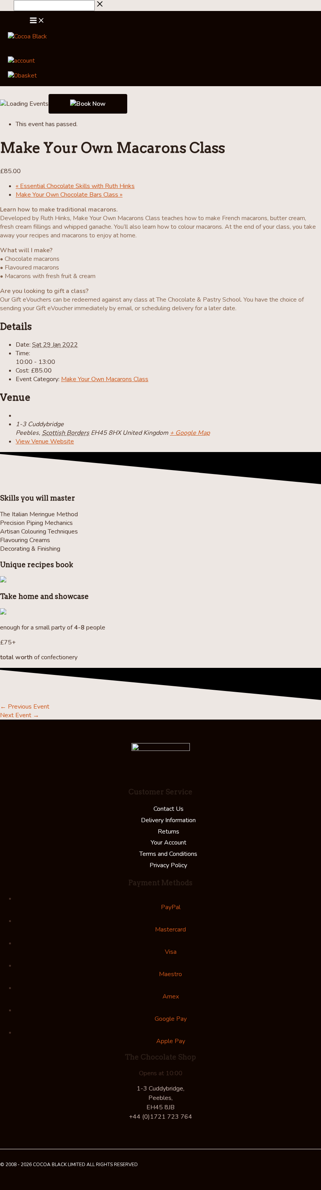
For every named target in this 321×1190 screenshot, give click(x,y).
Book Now (91, 103)
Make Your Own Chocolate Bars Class (69, 194)
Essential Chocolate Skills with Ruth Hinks (75, 186)
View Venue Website (45, 441)
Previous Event (24, 706)
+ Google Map (190, 433)
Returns (168, 831)
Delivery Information (168, 820)
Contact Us (168, 809)
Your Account (168, 842)
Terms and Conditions (168, 854)
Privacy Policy (168, 865)
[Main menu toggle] (37, 21)
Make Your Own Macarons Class (104, 379)
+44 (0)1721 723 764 (160, 1116)
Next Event (19, 715)
